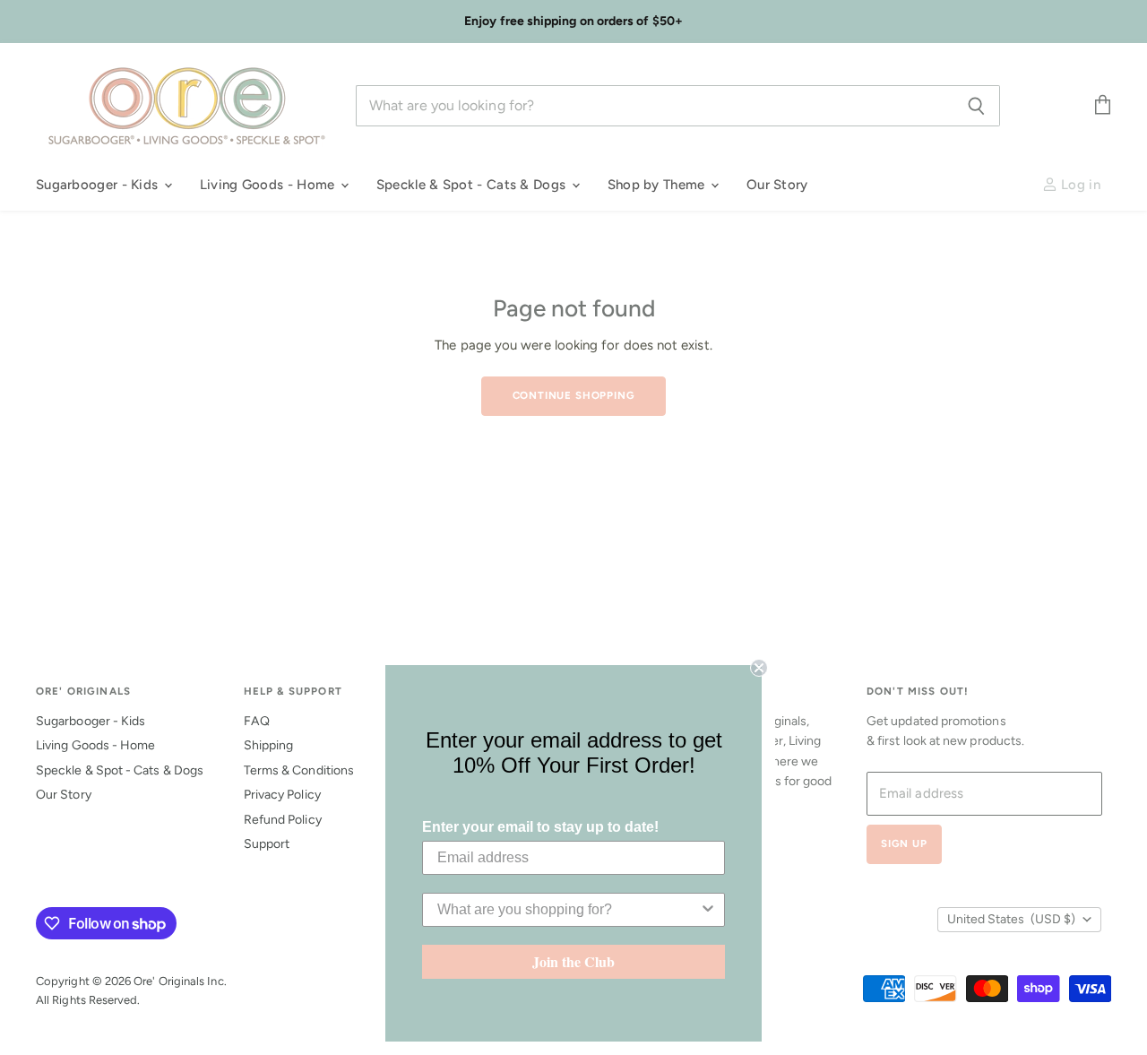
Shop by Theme (658, 185)
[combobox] (568, 910)
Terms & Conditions (299, 770)
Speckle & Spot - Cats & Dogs (473, 185)
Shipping (269, 745)
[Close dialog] (759, 668)
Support (267, 844)
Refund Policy (283, 819)
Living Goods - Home (269, 185)
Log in (1078, 185)
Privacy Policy (282, 794)
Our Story (777, 185)
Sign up (904, 843)
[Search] (976, 105)
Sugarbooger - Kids (99, 185)
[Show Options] (708, 910)
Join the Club (573, 961)
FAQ (257, 721)
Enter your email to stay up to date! (540, 826)
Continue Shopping (574, 395)
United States (1011, 919)
